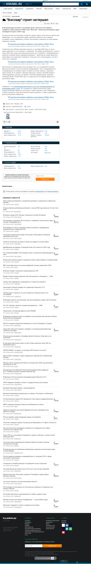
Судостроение (8, 8)
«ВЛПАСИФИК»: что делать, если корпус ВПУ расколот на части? (24, 350)
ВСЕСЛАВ (8, 106)
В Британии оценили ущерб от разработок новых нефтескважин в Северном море (30, 260)
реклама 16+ (87, 1)
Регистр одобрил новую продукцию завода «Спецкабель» (22, 417)
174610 (28, 106)
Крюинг (48, 523)
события (16, 204)
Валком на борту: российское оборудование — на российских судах (25, 499)
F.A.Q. (26, 535)
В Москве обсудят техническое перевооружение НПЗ (20, 271)
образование (18, 373)
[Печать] (57, 121)
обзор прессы (18, 339)
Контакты (64, 520)
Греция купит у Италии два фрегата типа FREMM (19, 311)
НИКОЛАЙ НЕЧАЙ (17, 106)
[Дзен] (63, 525)
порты (16, 267)
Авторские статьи (50, 525)
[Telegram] (67, 529)
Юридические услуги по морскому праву (9, 529)
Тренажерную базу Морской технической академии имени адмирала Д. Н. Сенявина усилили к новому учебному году (25, 370)
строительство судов (21, 109)
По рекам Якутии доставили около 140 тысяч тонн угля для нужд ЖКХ (26, 469)
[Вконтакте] (67, 525)
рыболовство (17, 211)
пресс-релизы (18, 217)
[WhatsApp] (70, 529)
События (39, 8)
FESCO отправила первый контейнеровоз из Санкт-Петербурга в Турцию (27, 323)
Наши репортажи (50, 527)
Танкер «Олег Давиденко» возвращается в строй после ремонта (24, 282)
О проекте (27, 520)
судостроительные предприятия (13, 112)
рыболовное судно (40, 109)
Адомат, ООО (9, 104)
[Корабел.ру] (9, 518)
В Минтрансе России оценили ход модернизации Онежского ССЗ (24, 377)
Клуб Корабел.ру (29, 527)
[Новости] (7, 116)
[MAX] (63, 529)
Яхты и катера (7, 12)
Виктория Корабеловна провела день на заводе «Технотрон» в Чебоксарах (28, 393)
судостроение (16, 16)
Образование (83, 8)
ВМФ (74, 8)
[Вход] (87, 4)
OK (52, 558)
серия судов (28, 112)
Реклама (27, 525)
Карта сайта (28, 533)
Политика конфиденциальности (33, 530)
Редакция (27, 523)
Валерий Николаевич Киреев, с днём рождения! (19, 388)
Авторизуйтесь (40, 191)
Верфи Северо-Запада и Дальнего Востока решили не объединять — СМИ (28, 276)
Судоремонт (29, 8)
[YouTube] (63, 532)
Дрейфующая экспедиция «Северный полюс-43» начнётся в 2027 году (26, 247)
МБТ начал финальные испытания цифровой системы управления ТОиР (27, 265)
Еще (15, 12)
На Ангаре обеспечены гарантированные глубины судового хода (24, 494)
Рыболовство (66, 8)
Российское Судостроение (52, 520)
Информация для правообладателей (34, 531)
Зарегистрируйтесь (52, 191)
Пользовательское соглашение (33, 528)
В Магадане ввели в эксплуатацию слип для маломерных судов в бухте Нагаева (29, 300)
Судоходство (19, 8)
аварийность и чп (18, 453)
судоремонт (17, 284)
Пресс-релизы (48, 8)
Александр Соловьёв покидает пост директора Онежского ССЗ (24, 287)
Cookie (49, 558)
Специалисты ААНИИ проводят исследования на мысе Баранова (25, 463)
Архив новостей (50, 528)
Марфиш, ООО (18, 104)
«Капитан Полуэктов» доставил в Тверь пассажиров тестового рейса (26, 242)
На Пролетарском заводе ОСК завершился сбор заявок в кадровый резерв (28, 399)
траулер (31, 109)
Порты (58, 8)
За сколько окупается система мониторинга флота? (20, 481)
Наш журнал (28, 522)
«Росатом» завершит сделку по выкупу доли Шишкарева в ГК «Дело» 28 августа (29, 422)
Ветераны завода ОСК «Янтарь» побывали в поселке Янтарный (24, 215)
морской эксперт (19, 352)
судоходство (18, 244)
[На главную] (12, 4)
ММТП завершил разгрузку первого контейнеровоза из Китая (23, 404)
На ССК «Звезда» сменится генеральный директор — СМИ (22, 305)
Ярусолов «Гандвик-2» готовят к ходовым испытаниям (21, 505)
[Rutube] (70, 525)
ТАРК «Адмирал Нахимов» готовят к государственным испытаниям (25, 382)
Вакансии (64, 522)
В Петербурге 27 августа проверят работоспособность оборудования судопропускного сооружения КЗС (26, 228)
